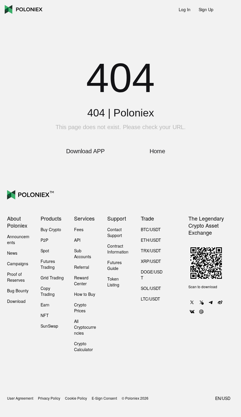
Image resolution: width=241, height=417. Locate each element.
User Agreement (20, 398)
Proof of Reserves (16, 277)
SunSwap (49, 326)
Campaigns (17, 263)
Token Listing (113, 282)
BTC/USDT (151, 229)
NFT (45, 315)
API (77, 240)
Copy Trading (48, 291)
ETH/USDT (151, 240)
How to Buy (84, 294)
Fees (78, 229)
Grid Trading (52, 278)
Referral (81, 267)
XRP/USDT (151, 261)
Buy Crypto (51, 229)
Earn (45, 305)
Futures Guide (114, 265)
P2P (44, 240)
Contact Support (114, 232)
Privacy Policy (49, 398)
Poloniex (23, 9)
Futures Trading (48, 264)
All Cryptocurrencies (85, 327)
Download (16, 301)
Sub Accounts (82, 253)
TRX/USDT (151, 250)
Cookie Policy (76, 398)
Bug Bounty (18, 290)
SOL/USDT (151, 288)
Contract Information (117, 249)
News (12, 253)
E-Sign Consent (104, 398)
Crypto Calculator (83, 346)
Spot (45, 250)
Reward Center (81, 280)
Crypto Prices (80, 307)
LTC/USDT (150, 299)
